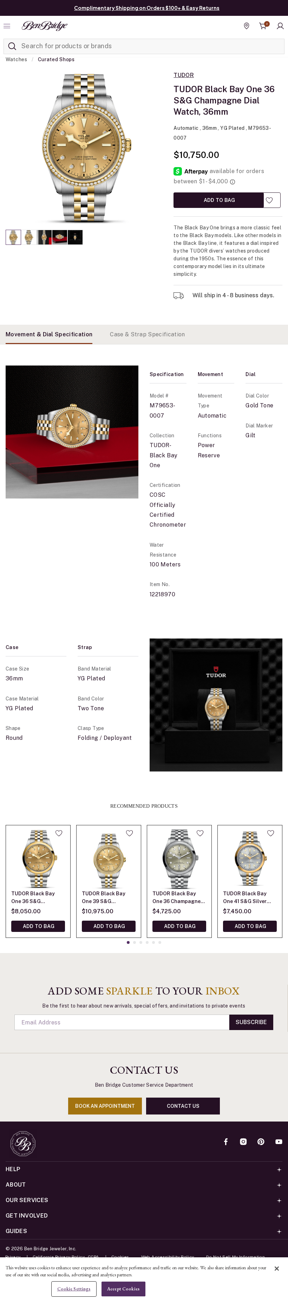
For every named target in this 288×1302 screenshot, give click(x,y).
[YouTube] (278, 1142)
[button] (280, 26)
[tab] (49, 334)
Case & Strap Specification (147, 334)
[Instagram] (243, 1142)
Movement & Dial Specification (49, 334)
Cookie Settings (74, 1289)
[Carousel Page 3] (44, 237)
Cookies (120, 1257)
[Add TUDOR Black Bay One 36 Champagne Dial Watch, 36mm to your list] (200, 833)
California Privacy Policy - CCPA (66, 1257)
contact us (183, 1106)
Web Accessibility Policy (167, 1257)
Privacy (13, 1257)
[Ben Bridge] (44, 26)
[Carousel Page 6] (159, 942)
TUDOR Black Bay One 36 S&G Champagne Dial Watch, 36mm (33, 898)
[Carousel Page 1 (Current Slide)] (13, 237)
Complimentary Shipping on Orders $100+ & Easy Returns (147, 8)
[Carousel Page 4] (59, 237)
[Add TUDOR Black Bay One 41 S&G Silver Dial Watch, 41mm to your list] (270, 833)
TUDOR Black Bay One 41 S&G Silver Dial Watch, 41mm (245, 898)
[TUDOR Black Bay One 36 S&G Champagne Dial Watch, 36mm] (38, 857)
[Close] (276, 1268)
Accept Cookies (123, 1289)
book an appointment (105, 1106)
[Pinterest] (260, 1142)
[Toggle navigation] (7, 26)
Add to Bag (218, 200)
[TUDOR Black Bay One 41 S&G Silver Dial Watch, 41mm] (250, 857)
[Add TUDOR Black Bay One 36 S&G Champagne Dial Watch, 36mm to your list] (269, 200)
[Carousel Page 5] (75, 237)
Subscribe (251, 1022)
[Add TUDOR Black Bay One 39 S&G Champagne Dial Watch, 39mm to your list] (129, 833)
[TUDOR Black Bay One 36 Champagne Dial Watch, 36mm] (179, 857)
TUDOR (184, 75)
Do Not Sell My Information (235, 1257)
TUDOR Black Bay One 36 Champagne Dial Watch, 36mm (176, 898)
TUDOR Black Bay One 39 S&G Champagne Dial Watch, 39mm (103, 898)
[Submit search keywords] (12, 46)
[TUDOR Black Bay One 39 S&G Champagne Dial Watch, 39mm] (109, 857)
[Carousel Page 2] (29, 237)
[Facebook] (225, 1142)
